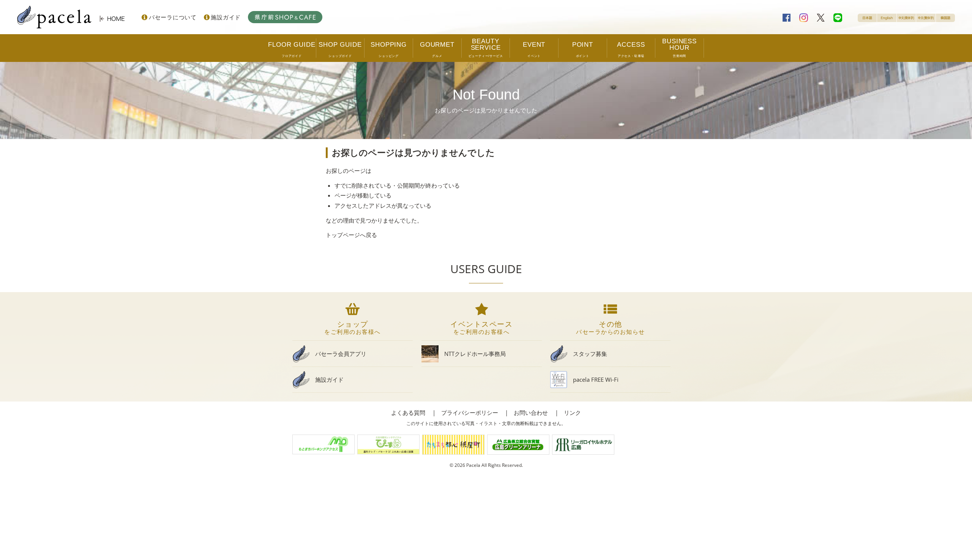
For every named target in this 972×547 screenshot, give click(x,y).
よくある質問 (408, 412)
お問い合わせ (531, 412)
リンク (572, 412)
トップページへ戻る (351, 235)
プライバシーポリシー (469, 412)
